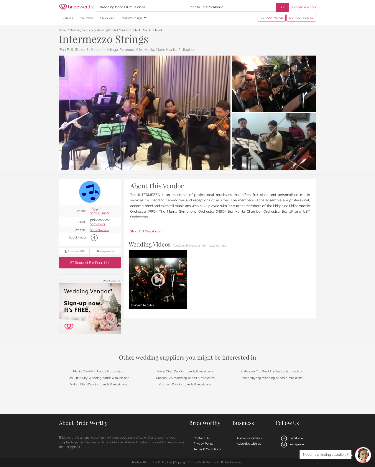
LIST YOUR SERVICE (301, 17)
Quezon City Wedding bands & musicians (185, 378)
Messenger (106, 251)
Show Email (98, 224)
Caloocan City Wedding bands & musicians (272, 371)
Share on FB (75, 251)
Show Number (99, 213)
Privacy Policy (204, 443)
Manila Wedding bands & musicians (98, 371)
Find (283, 7)
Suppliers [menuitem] (107, 18)
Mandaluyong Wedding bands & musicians (272, 378)
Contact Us (202, 438)
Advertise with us (249, 443)
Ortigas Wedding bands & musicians (185, 384)
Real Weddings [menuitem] (131, 18)
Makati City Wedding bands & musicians (98, 384)
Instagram (296, 444)
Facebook (296, 438)
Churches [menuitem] (86, 18)
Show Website (99, 230)
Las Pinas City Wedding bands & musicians (98, 378)
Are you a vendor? (249, 438)
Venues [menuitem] (67, 18)
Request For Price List (91, 263)
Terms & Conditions (207, 449)
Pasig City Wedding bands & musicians (185, 371)
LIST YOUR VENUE (271, 17)
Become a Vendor (304, 7)
